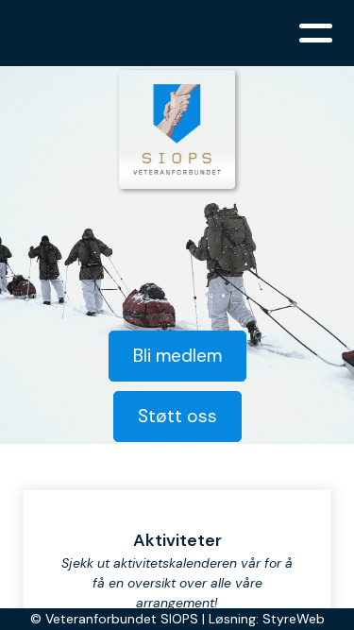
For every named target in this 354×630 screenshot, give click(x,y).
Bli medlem (177, 355)
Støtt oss (177, 416)
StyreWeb (293, 618)
